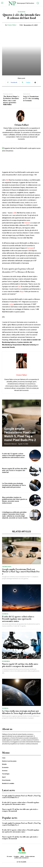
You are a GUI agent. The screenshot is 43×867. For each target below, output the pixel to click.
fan (19, 286)
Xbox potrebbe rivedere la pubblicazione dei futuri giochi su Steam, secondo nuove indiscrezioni (14, 500)
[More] (35, 82)
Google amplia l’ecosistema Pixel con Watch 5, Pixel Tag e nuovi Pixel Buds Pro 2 (20, 434)
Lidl (14, 213)
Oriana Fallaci (11, 25)
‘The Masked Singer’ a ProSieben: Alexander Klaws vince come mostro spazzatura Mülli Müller (11, 100)
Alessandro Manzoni (10, 444)
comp (11, 304)
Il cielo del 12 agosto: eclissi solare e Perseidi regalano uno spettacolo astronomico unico (13, 455)
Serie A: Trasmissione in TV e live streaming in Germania (31, 98)
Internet (27, 223)
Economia (21, 12)
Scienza (5, 614)
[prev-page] (33, 403)
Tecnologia (6, 566)
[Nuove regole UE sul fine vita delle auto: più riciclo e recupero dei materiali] (35, 470)
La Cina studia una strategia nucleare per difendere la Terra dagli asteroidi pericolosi (14, 485)
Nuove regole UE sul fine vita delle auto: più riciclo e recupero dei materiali (14, 470)
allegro (21, 291)
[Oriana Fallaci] (21, 115)
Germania (30, 248)
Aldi (7, 180)
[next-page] (37, 403)
